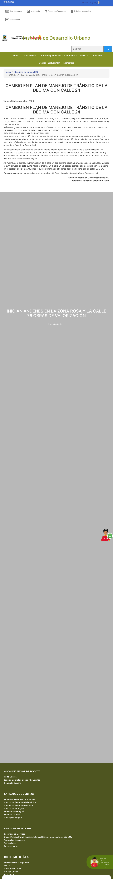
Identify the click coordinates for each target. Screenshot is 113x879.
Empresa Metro (11, 846)
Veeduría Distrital (12, 814)
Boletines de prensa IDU (26, 72)
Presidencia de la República (16, 862)
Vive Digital (9, 874)
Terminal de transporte (14, 840)
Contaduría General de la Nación (18, 805)
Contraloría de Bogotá (14, 808)
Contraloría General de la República (20, 802)
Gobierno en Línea (12, 868)
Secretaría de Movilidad (14, 834)
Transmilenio (10, 843)
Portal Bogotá (10, 777)
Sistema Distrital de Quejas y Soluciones (22, 780)
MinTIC (7, 865)
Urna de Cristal (11, 871)
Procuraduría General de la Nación (19, 799)
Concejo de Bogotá (13, 817)
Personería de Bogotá (14, 811)
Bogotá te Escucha (12, 783)
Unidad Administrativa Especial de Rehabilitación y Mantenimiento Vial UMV (38, 837)
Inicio (8, 72)
